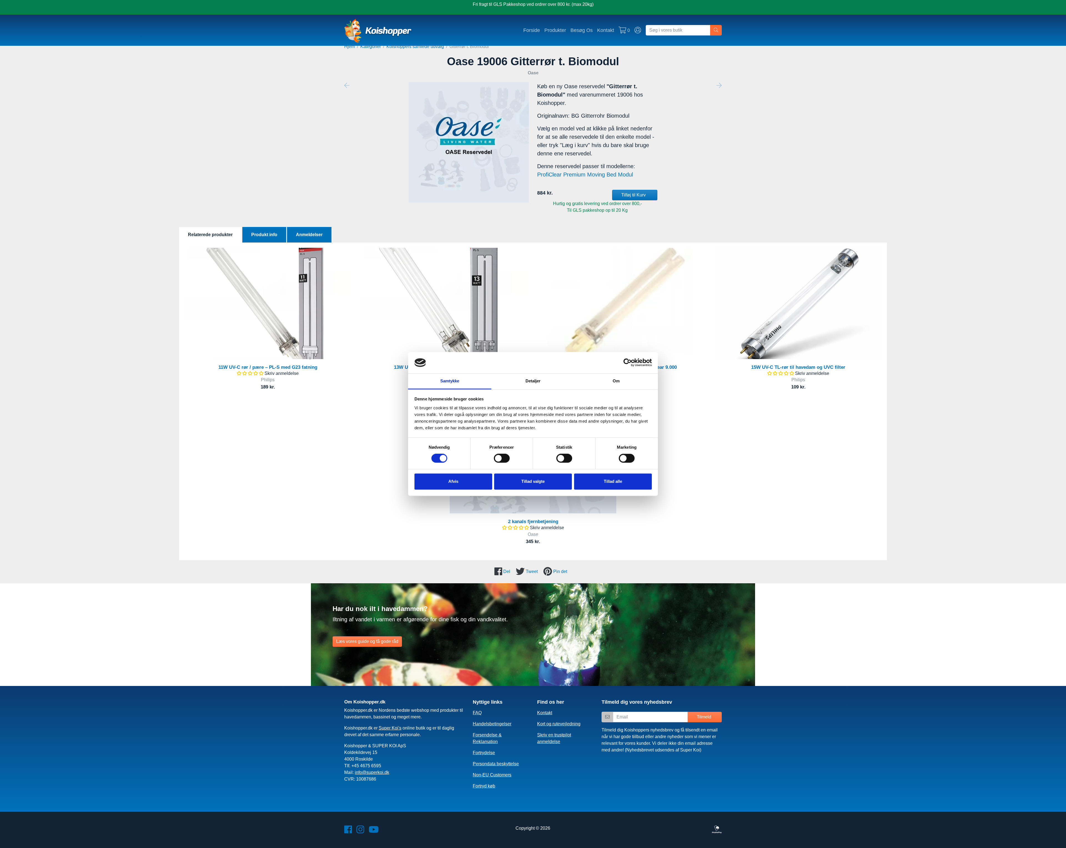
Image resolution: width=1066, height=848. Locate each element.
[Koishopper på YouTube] (374, 831)
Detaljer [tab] (533, 380)
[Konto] (637, 30)
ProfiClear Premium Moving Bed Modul (585, 174)
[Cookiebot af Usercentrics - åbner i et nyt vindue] (627, 363)
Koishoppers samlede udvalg (415, 46)
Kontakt (605, 30)
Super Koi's (390, 728)
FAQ (477, 712)
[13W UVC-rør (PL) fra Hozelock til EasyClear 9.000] (621, 303)
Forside (531, 30)
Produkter (555, 30)
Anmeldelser (309, 234)
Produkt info (264, 234)
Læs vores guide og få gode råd (367, 641)
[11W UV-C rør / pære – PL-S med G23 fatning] (267, 303)
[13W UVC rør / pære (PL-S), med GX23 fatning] (444, 303)
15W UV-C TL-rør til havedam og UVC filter (798, 367)
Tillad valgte (533, 481)
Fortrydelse (484, 752)
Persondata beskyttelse (496, 763)
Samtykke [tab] (449, 380)
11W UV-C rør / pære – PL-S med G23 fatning (267, 367)
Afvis (453, 481)
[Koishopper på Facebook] (348, 831)
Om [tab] (616, 380)
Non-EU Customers (492, 775)
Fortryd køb (484, 786)
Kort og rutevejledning (558, 723)
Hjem (349, 46)
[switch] (502, 458)
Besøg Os (581, 30)
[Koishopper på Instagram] (360, 831)
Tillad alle (613, 481)
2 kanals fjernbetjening (533, 521)
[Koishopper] (378, 30)
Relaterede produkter (210, 234)
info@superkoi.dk (372, 772)
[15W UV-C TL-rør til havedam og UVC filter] (798, 303)
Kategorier (370, 46)
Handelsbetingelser (492, 723)
